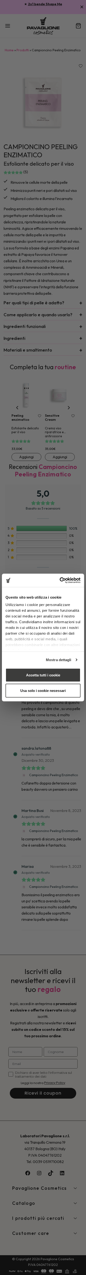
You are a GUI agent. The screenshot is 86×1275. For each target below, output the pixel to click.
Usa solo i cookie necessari (43, 691)
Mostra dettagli (58, 660)
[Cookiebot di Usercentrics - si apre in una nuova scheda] (61, 580)
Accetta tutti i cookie (43, 675)
